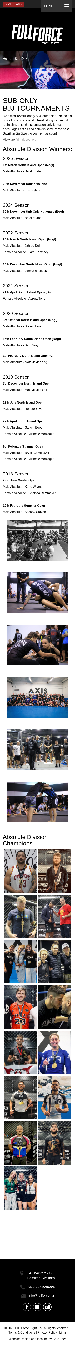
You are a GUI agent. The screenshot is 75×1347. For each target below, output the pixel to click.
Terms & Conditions (21, 1332)
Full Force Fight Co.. (29, 1328)
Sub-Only (21, 58)
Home (7, 58)
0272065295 (45, 1287)
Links (63, 1332)
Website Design (19, 1338)
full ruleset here (26, 139)
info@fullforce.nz (41, 1295)
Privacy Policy (47, 1332)
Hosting (42, 1338)
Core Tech (59, 1338)
